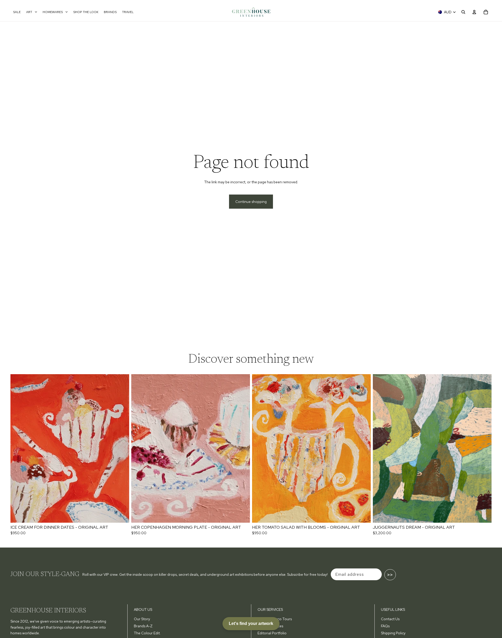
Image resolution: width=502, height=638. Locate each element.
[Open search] (463, 12)
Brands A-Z (143, 626)
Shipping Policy (393, 633)
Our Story (142, 619)
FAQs (385, 626)
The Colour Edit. (147, 633)
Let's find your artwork (251, 623)
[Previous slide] (18, 448)
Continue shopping (251, 201)
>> (390, 575)
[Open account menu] (474, 12)
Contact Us (390, 619)
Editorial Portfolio (272, 633)
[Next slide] (121, 448)
